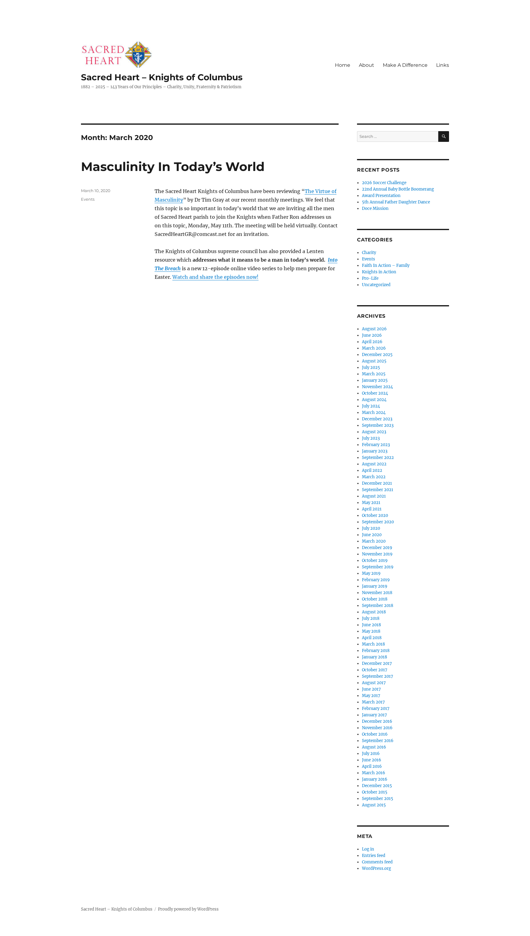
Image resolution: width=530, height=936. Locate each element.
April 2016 (372, 766)
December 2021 (377, 483)
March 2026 (374, 348)
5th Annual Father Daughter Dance (396, 202)
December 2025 (377, 354)
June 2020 (372, 534)
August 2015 (374, 805)
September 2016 (378, 740)
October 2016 (375, 734)
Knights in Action (379, 272)
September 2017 (377, 676)
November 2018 (377, 592)
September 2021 (377, 489)
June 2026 (372, 335)
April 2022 (372, 470)
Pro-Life (370, 278)
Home (342, 65)
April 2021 (372, 509)
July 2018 (370, 618)
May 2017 (371, 695)
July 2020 (371, 528)
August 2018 (374, 612)
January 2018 (374, 657)
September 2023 (378, 425)
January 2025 (375, 380)
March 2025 (374, 374)
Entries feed (373, 855)
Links (442, 65)
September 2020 (378, 522)
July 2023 (371, 438)
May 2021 (371, 502)
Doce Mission (375, 208)
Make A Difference (405, 65)
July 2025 (371, 367)
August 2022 (374, 464)
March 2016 (373, 772)
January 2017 (374, 715)
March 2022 (374, 476)
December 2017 (377, 663)
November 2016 (377, 727)
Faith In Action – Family (385, 265)
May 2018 (371, 631)
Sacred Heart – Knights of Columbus (162, 77)
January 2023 (374, 451)
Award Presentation (381, 195)
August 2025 (374, 361)
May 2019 (371, 573)
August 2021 (374, 496)
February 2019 (376, 579)
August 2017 (374, 682)
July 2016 (371, 753)
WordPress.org (376, 868)
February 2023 (376, 444)
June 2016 (371, 760)
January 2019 (374, 586)
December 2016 (377, 721)
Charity (369, 252)
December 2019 (377, 547)
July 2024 (371, 406)
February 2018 (376, 650)
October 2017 (374, 670)
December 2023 (377, 419)
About (366, 65)
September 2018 (377, 605)
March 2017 (373, 702)
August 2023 (374, 431)
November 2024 (377, 386)
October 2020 (375, 515)
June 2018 (371, 624)
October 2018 (374, 599)
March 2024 (374, 412)
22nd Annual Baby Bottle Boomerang (398, 189)
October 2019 (375, 560)
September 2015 (377, 798)
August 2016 (374, 747)
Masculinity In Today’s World (173, 166)
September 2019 (378, 567)
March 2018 (373, 644)
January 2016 (374, 779)
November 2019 (377, 554)
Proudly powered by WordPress (188, 909)
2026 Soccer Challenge (384, 182)
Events (87, 199)
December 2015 (377, 785)
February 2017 (376, 708)
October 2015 (374, 792)
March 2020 (374, 541)
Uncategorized (376, 284)
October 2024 (375, 393)
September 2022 (378, 457)
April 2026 (372, 341)
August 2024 (374, 399)
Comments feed (377, 862)
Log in (368, 849)
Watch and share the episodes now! (215, 277)
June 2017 (371, 689)
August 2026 (374, 329)
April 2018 (372, 637)
